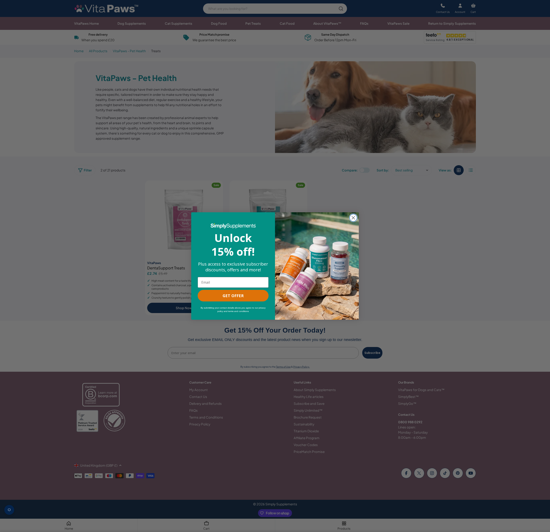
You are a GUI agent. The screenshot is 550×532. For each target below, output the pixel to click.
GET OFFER (233, 295)
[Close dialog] (353, 218)
